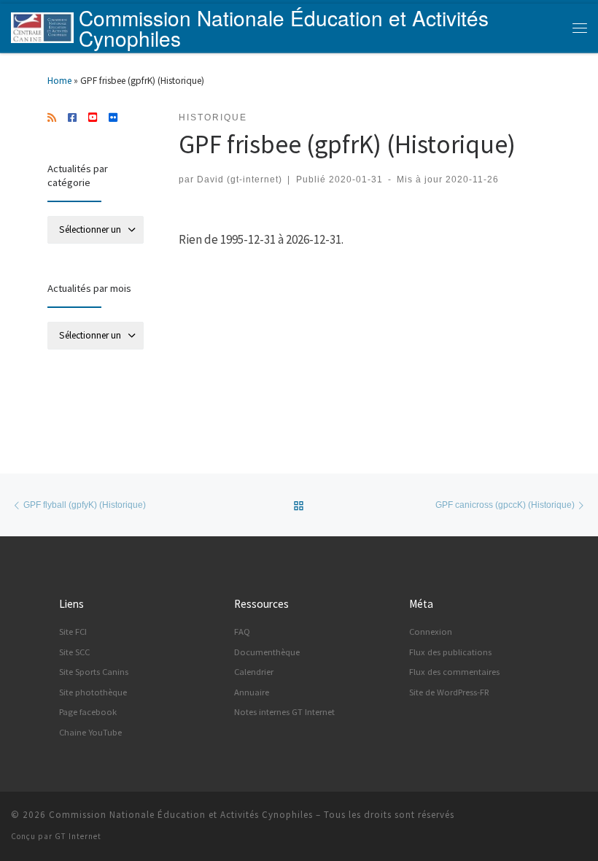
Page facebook (88, 711)
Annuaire (251, 692)
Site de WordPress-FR (449, 692)
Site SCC (74, 651)
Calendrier (253, 671)
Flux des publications (450, 651)
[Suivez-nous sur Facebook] (72, 118)
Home (59, 80)
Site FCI (73, 631)
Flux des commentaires (454, 671)
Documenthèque (267, 651)
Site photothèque (93, 692)
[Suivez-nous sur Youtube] (92, 118)
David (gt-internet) (239, 179)
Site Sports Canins (93, 671)
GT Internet (78, 836)
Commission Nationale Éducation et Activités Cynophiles (181, 814)
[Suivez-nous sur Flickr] (113, 118)
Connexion (430, 631)
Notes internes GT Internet (284, 711)
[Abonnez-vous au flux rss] (51, 118)
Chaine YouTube (90, 732)
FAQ (242, 631)
